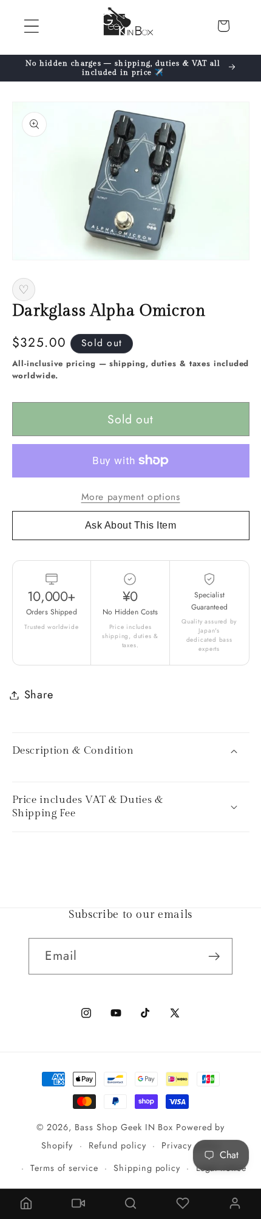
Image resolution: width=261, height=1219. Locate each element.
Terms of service (64, 1168)
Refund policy (117, 1145)
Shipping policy (147, 1168)
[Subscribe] (214, 956)
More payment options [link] (130, 497)
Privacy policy (190, 1145)
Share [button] (38, 695)
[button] (31, 26)
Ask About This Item (131, 525)
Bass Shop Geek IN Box (124, 1127)
